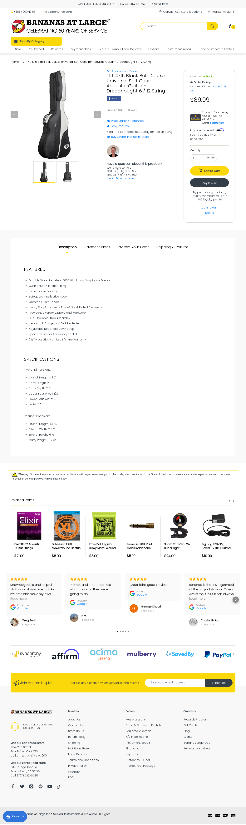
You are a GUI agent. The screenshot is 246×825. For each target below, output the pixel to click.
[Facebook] (13, 787)
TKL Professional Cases (122, 71)
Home (15, 62)
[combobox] (179, 26)
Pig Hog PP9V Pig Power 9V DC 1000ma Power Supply (216, 548)
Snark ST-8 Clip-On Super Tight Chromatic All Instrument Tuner (177, 549)
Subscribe (219, 683)
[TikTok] (59, 788)
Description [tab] (67, 247)
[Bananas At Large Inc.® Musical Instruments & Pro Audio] (61, 26)
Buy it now (209, 183)
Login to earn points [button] (209, 210)
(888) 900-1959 (24, 12)
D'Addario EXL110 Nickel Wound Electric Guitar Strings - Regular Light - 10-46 (66, 549)
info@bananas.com (58, 12)
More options (125, 178)
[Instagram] (31, 787)
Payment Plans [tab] (97, 247)
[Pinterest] (40, 787)
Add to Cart (212, 171)
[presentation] (230, 501)
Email (110, 178)
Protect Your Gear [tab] (133, 247)
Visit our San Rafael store (27, 743)
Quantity (195, 150)
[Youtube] (49, 787)
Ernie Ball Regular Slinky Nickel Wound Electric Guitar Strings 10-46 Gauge (103, 549)
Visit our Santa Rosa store (28, 763)
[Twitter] (22, 787)
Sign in (231, 12)
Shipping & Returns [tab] (172, 247)
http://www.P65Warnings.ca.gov (48, 478)
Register (217, 12)
